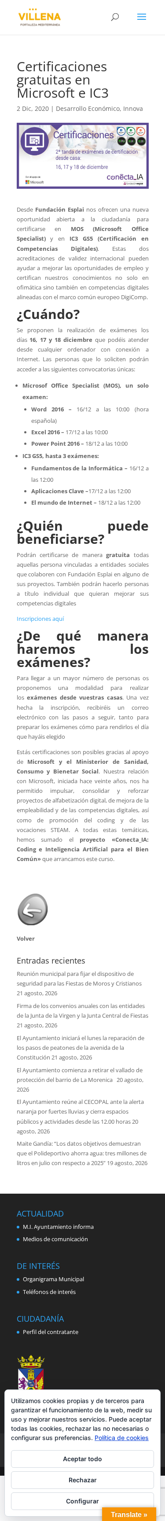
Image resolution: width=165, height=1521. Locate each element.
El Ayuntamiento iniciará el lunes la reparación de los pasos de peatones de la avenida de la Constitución (80, 1047)
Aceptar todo (82, 1458)
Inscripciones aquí (40, 619)
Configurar (82, 1501)
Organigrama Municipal (53, 1279)
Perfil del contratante (50, 1332)
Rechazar (83, 1480)
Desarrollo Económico (88, 108)
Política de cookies (122, 1437)
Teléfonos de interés (49, 1292)
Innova (133, 108)
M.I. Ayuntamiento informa (58, 1227)
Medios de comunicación (55, 1239)
